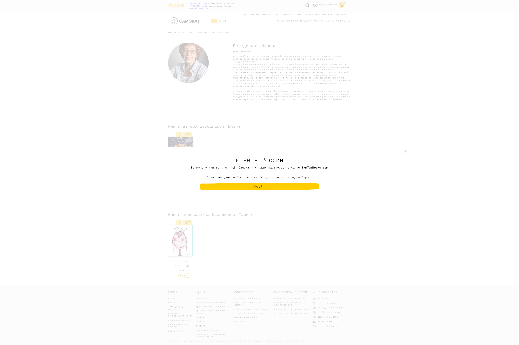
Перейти (259, 186)
